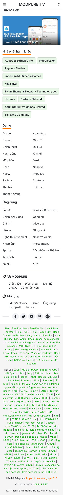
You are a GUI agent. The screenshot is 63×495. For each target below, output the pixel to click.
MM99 (17, 457)
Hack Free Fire (13, 328)
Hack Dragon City (41, 331)
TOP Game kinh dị (24, 360)
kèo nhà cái (20, 408)
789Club (52, 376)
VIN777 (19, 394)
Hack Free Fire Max (34, 328)
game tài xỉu (21, 429)
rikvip (30, 373)
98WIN (27, 457)
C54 (33, 440)
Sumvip (40, 394)
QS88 (45, 398)
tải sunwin (47, 380)
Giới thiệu (15, 283)
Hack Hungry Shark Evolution (36, 335)
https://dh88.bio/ (13, 447)
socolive (52, 387)
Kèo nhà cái (50, 433)
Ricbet (23, 376)
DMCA (13, 287)
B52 (37, 373)
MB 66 (25, 369)
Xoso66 (29, 394)
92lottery (26, 380)
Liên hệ (47, 283)
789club (52, 405)
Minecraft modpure (41, 353)
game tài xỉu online (32, 433)
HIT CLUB (51, 472)
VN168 (44, 390)
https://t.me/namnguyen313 (41, 478)
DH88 (15, 440)
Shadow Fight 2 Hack (26, 349)
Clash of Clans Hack (29, 356)
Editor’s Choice (18, 303)
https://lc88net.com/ (14, 415)
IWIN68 (16, 419)
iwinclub (14, 433)
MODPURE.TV (32, 4)
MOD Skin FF (26, 345)
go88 (28, 401)
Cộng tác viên (30, 287)
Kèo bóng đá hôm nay (42, 429)
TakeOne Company (17, 114)
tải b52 (24, 390)
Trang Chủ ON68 (19, 412)
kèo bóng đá (22, 443)
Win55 (49, 394)
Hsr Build (30, 307)
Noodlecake (47, 60)
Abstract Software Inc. (19, 60)
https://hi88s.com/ (14, 464)
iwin (22, 373)
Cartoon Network (31, 99)
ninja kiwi (11, 83)
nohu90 (53, 369)
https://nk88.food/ (41, 412)
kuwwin (53, 426)
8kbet (43, 369)
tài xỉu (36, 380)
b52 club (29, 405)
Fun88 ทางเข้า (49, 457)
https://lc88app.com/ (39, 415)
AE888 (8, 454)
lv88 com (30, 422)
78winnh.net (37, 443)
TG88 (10, 422)
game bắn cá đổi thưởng (45, 383)
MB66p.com (11, 373)
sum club (8, 394)
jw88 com (19, 454)
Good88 (50, 422)
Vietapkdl (15, 307)
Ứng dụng (10, 202)
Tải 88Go (42, 426)
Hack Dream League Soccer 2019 (29, 342)
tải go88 (15, 383)
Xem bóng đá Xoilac (33, 472)
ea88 (56, 408)
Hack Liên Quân (20, 353)
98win (34, 369)
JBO (8, 380)
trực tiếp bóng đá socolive (31, 387)
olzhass (10, 99)
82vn (16, 380)
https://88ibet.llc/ (48, 419)
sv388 (41, 440)
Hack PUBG (22, 331)
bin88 (15, 390)
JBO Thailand (22, 398)
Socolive (55, 398)
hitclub (45, 401)
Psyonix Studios (15, 68)
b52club (7, 429)
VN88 (31, 426)
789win (51, 443)
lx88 (56, 415)
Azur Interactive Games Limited (25, 107)
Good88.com (29, 419)
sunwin (36, 398)
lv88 (36, 447)
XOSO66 (11, 461)
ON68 (21, 461)
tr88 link (50, 461)
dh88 (44, 447)
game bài (10, 387)
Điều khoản (32, 283)
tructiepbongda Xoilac (26, 468)
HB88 (6, 440)
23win (29, 464)
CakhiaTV (9, 401)
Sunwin (34, 390)
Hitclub (42, 376)
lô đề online (41, 454)
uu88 (36, 457)
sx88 (52, 447)
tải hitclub (46, 373)
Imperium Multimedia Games (23, 76)
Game (7, 125)
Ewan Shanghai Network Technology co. (31, 91)
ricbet (6, 390)
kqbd (20, 401)
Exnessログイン (35, 461)
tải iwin (26, 383)
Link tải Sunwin (47, 450)
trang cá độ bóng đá (26, 436)
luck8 (30, 454)
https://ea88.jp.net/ (15, 426)
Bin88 (14, 376)
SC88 (16, 369)
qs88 (6, 419)
